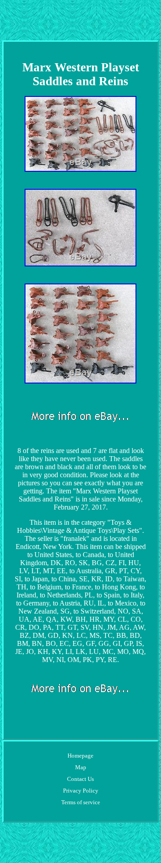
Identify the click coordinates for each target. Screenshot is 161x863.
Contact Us (80, 779)
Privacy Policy (80, 790)
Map (80, 767)
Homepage (80, 755)
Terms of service (80, 802)
